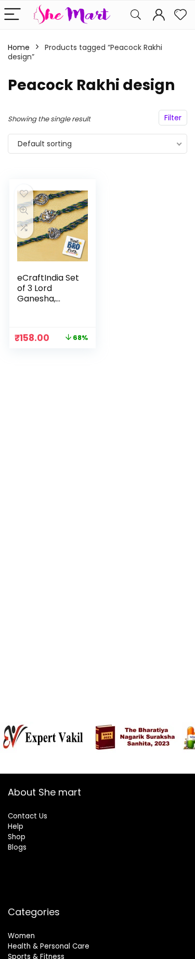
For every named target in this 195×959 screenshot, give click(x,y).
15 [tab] (175, 758)
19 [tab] (109, 764)
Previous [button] (13, 734)
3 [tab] (32, 758)
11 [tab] (128, 758)
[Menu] (12, 15)
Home (19, 47)
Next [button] (182, 734)
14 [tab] (163, 758)
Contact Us (27, 816)
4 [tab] (44, 758)
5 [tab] (56, 758)
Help (15, 826)
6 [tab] (68, 758)
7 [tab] (80, 758)
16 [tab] (187, 758)
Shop (16, 837)
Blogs (17, 847)
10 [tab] (116, 758)
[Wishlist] (180, 14)
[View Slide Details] (44, 737)
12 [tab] (139, 758)
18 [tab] (97, 764)
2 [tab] (20, 758)
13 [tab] (151, 758)
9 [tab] (104, 758)
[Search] (135, 15)
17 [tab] (85, 764)
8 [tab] (92, 758)
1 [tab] (8, 758)
